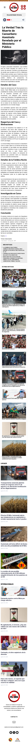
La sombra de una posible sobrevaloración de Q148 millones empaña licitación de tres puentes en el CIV (14, 574)
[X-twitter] (24, 6)
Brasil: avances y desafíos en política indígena (14, 419)
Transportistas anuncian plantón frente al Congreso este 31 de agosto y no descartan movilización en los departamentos (13, 385)
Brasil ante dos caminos (8, 349)
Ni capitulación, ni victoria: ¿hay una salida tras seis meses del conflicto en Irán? (13, 436)
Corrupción (10, 240)
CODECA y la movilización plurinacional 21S (13, 287)
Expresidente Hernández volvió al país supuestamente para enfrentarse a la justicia (13, 366)
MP (15, 240)
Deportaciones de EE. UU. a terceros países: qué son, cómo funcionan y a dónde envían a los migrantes (13, 330)
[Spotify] (24, 8)
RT (6, 236)
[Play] (5, 20)
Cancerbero (4, 240)
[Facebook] (22, 6)
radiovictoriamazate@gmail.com (13, 727)
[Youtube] (22, 8)
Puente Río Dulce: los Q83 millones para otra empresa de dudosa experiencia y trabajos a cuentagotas (13, 305)
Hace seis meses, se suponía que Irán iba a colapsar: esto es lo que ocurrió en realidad (13, 680)
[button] (4, 7)
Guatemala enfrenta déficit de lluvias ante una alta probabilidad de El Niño (14, 545)
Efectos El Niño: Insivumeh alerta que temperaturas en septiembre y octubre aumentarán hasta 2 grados (12, 458)
